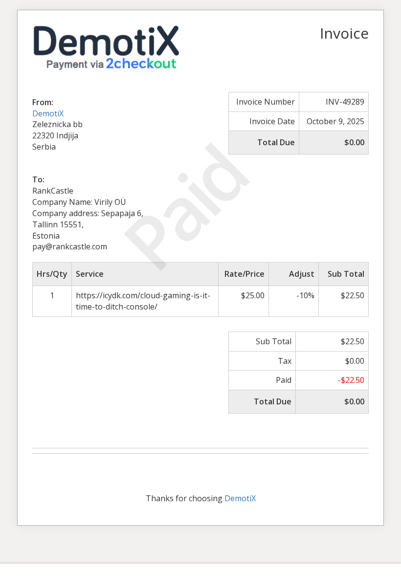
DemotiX (48, 113)
